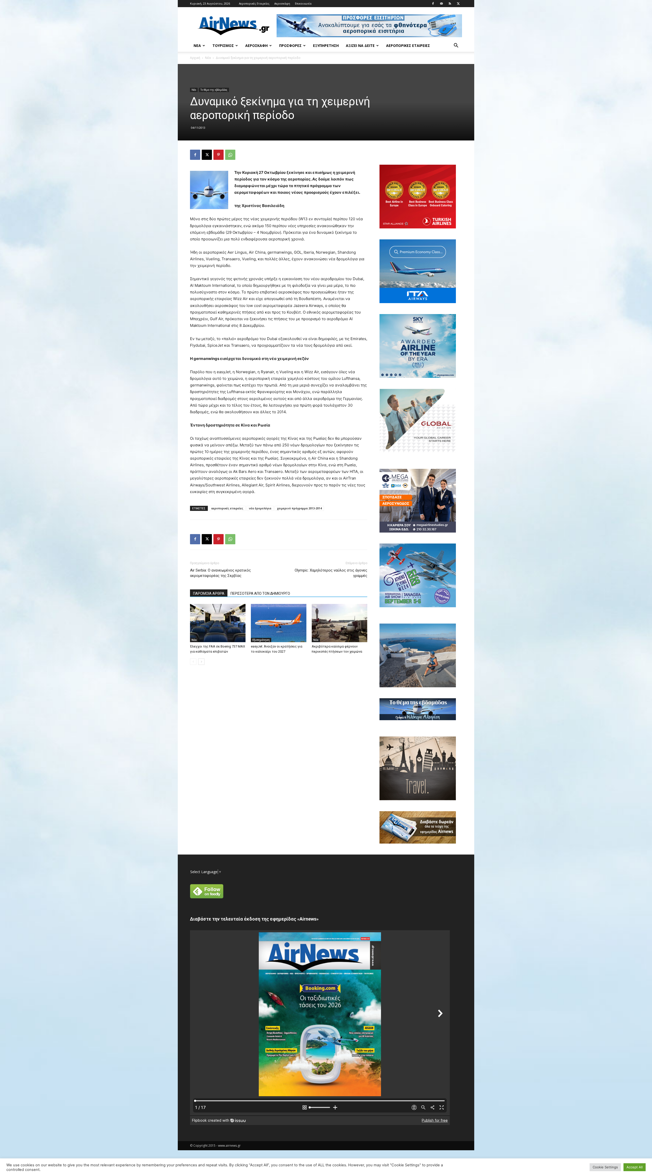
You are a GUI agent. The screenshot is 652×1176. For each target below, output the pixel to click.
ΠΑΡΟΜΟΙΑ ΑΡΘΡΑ (208, 593)
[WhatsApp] (230, 155)
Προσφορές (290, 45)
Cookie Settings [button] (605, 1167)
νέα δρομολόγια (260, 508)
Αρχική (195, 58)
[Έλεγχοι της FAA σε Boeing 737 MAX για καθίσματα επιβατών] (218, 623)
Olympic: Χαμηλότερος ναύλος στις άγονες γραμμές (331, 573)
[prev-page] (193, 661)
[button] (456, 46)
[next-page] (201, 661)
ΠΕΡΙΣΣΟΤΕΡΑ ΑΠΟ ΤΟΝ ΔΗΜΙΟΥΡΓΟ (260, 593)
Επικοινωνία (303, 3)
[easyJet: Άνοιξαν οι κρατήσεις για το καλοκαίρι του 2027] (278, 623)
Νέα (197, 45)
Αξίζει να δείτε (360, 45)
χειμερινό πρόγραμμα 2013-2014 (299, 508)
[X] (458, 3)
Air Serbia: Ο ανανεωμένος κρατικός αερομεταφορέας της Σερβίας (220, 573)
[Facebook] (433, 3)
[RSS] (450, 3)
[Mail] (441, 3)
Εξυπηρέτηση (326, 45)
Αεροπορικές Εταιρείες (254, 3)
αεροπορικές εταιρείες (227, 508)
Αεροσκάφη (282, 3)
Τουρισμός (223, 45)
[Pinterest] (218, 155)
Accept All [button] (635, 1167)
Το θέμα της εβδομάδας (213, 90)
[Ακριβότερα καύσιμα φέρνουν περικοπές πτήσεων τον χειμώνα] (339, 623)
